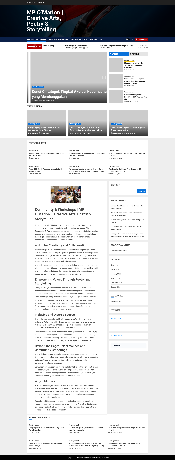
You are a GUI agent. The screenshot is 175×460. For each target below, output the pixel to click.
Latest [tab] (115, 54)
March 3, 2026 (45, 100)
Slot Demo (114, 327)
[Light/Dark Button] (128, 39)
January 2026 (115, 278)
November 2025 (116, 283)
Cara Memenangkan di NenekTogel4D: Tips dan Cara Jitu (135, 82)
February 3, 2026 (115, 174)
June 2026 (114, 265)
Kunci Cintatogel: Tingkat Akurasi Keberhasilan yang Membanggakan (134, 66)
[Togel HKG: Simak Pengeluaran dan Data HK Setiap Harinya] (116, 98)
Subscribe (143, 39)
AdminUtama (34, 100)
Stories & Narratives (79, 39)
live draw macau (116, 336)
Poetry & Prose (96, 39)
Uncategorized (34, 87)
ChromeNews (94, 458)
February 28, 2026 (132, 87)
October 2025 (116, 287)
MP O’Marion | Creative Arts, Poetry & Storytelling (45, 21)
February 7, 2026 (131, 101)
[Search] (132, 39)
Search (115, 184)
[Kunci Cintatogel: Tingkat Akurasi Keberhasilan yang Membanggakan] (67, 77)
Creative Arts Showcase (58, 39)
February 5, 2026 (75, 174)
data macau (117, 345)
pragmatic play (116, 319)
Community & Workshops (36, 39)
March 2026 (115, 269)
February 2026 (116, 274)
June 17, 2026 (45, 133)
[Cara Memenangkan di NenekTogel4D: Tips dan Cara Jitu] (116, 82)
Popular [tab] (135, 54)
